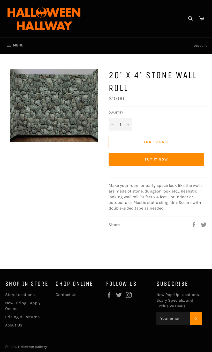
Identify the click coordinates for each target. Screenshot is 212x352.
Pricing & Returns (22, 316)
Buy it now (157, 159)
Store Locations (20, 294)
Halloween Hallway (32, 347)
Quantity (116, 112)
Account (200, 45)
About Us (13, 325)
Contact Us (66, 294)
